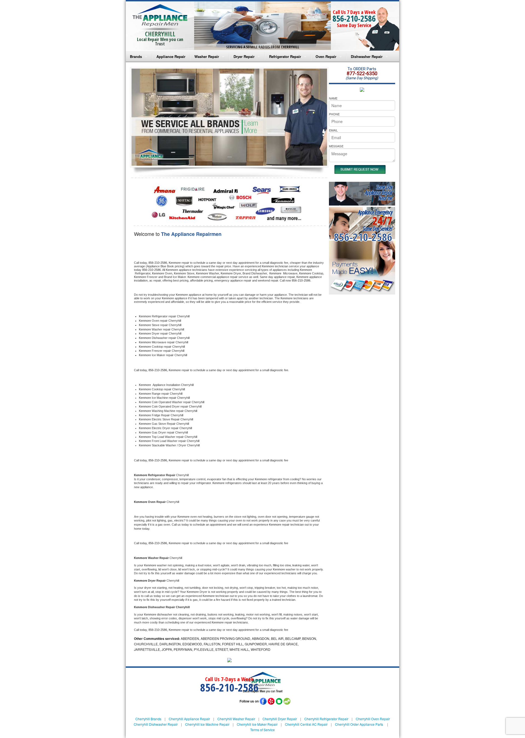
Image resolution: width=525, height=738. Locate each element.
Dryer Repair (244, 56)
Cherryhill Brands (148, 718)
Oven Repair (326, 56)
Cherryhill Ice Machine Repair (207, 724)
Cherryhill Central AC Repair (306, 724)
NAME (333, 98)
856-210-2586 (354, 18)
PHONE (334, 114)
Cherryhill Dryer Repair (279, 718)
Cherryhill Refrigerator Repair (326, 718)
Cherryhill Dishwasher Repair (156, 724)
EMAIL (333, 130)
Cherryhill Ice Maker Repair (257, 724)
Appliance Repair (170, 56)
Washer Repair (206, 56)
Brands (136, 56)
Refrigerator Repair (285, 56)
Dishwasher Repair (367, 56)
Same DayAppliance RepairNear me (378, 192)
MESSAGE (336, 146)
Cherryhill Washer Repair (236, 718)
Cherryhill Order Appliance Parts (359, 724)
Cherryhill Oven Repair (373, 718)
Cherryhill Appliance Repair (189, 718)
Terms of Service (262, 729)
